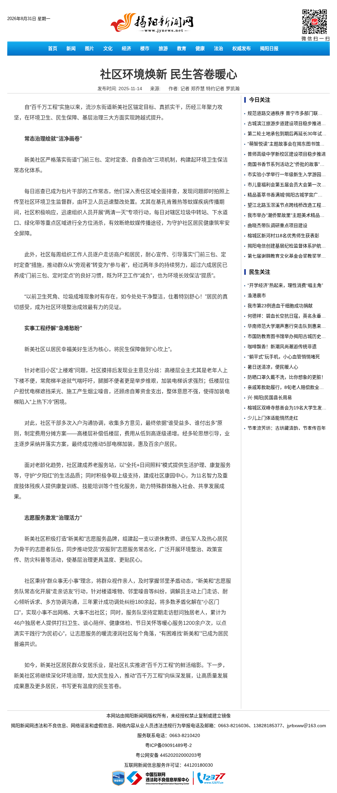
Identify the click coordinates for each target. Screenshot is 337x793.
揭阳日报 (269, 48)
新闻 (71, 48)
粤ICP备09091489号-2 (168, 745)
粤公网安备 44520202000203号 (168, 755)
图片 (89, 48)
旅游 (163, 48)
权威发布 (241, 48)
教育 (181, 48)
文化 (108, 48)
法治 (218, 48)
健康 (200, 48)
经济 (126, 48)
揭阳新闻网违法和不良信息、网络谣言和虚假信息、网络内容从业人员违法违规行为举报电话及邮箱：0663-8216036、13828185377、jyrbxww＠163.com (168, 725)
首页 (52, 48)
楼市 (144, 48)
